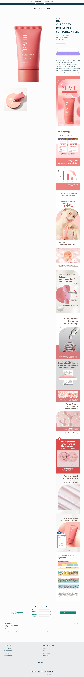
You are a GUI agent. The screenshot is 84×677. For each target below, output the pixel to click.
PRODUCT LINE (8, 650)
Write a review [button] (67, 612)
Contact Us (45, 648)
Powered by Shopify (47, 674)
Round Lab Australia (39, 674)
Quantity (58, 42)
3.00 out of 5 (20, 612)
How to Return (46, 653)
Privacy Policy (7, 653)
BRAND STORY (7, 648)
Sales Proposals (46, 655)
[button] (5, 8)
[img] (8, 623)
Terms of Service (8, 655)
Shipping (58, 37)
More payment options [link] (68, 57)
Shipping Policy (46, 650)
